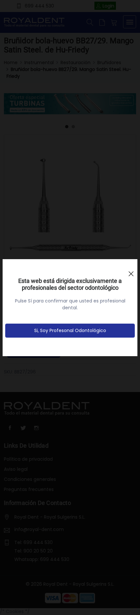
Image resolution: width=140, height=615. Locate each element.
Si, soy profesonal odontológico (70, 330)
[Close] (130, 270)
